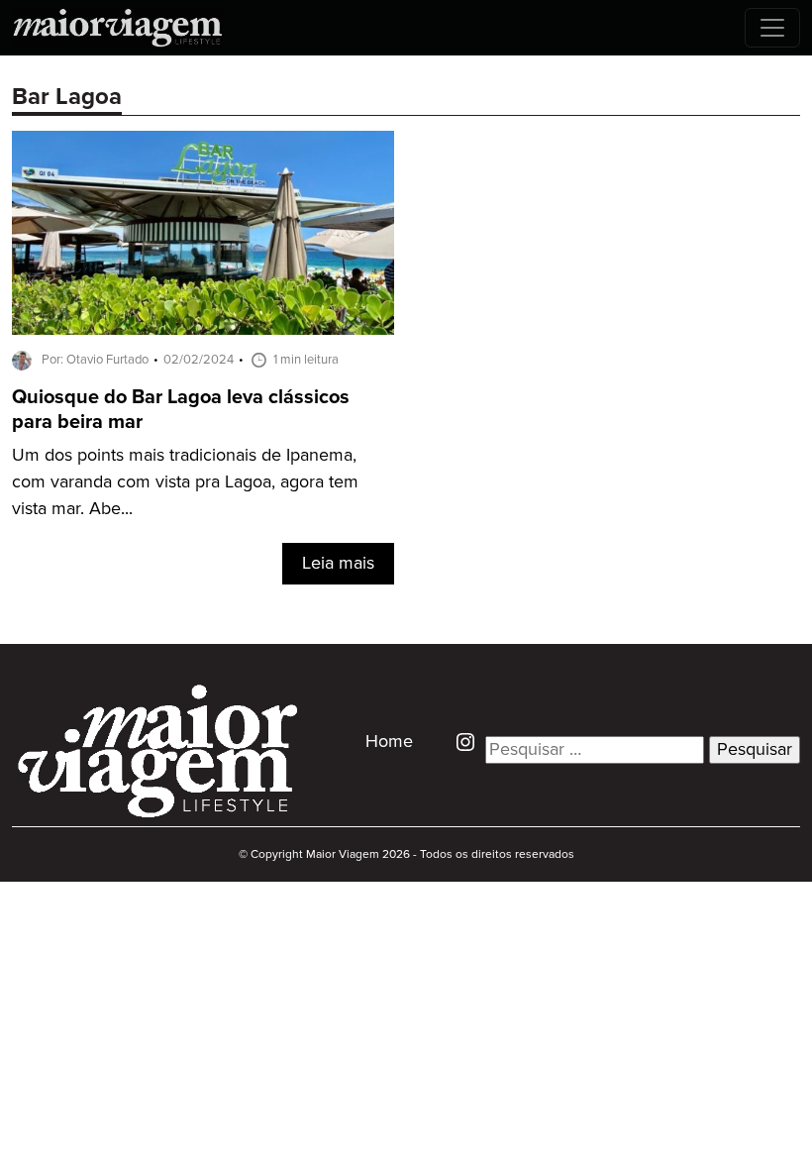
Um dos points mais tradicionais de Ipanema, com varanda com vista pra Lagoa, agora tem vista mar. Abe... (185, 482)
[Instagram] (458, 741)
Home (389, 742)
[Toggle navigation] (772, 28)
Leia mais (338, 564)
